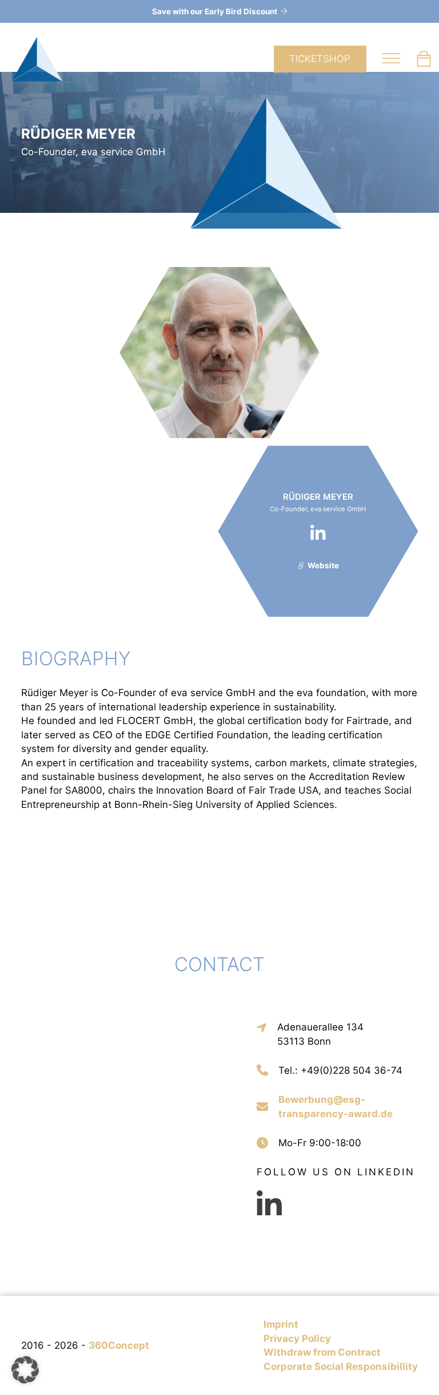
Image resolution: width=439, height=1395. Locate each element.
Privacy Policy (297, 1338)
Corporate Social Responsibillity (341, 1366)
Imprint (281, 1324)
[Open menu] (391, 58)
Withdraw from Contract (322, 1352)
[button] (25, 1370)
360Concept (119, 1345)
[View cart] (424, 59)
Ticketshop (319, 58)
